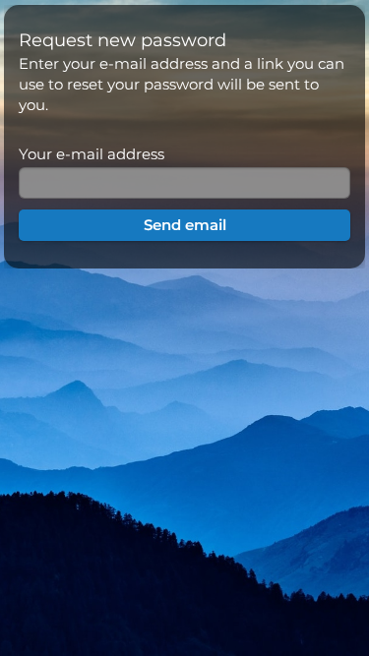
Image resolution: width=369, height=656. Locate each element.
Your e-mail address (91, 154)
